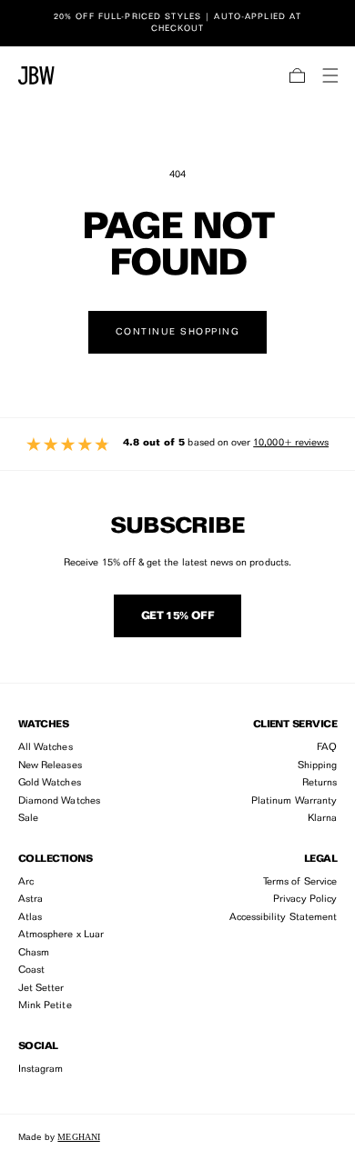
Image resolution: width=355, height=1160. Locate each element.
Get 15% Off (177, 616)
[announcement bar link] (177, 22)
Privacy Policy (305, 900)
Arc (26, 882)
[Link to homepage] (36, 75)
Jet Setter (41, 989)
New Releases (50, 766)
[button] (298, 75)
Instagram (41, 1070)
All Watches (45, 748)
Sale (28, 819)
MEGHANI (78, 1137)
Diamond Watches (59, 801)
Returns (319, 783)
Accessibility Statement (283, 918)
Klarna (322, 819)
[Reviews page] (177, 444)
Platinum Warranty (294, 801)
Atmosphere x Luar (61, 935)
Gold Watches (49, 783)
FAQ (327, 748)
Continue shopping (178, 331)
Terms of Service (300, 882)
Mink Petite (45, 1006)
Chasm (33, 953)
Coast (31, 970)
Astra (30, 900)
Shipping (317, 766)
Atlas (30, 918)
